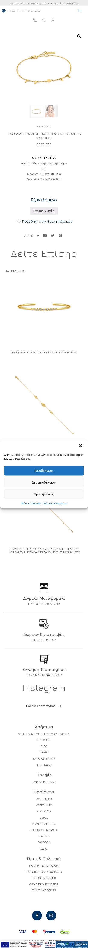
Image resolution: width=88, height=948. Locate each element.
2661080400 (72, 3)
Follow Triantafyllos (41, 706)
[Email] (45, 235)
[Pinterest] (60, 235)
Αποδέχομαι (44, 470)
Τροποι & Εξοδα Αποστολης (44, 872)
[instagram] (51, 915)
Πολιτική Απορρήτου (55, 503)
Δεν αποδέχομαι (44, 482)
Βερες (44, 817)
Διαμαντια (44, 811)
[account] (53, 20)
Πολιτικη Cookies (44, 890)
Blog (44, 746)
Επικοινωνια (44, 765)
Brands (44, 836)
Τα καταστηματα (44, 758)
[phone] (35, 20)
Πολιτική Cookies (30, 503)
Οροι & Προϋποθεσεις (44, 884)
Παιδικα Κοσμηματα (44, 830)
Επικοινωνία (43, 210)
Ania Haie (44, 127)
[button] (81, 445)
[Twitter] (52, 235)
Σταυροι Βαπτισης (44, 824)
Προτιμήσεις (44, 494)
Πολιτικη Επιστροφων (44, 865)
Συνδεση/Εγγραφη (44, 782)
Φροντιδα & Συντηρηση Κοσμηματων (44, 734)
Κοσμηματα (44, 799)
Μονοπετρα (44, 805)
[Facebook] (38, 235)
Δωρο (44, 848)
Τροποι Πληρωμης (44, 878)
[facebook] (37, 915)
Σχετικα (44, 752)
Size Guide (44, 740)
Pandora (44, 842)
